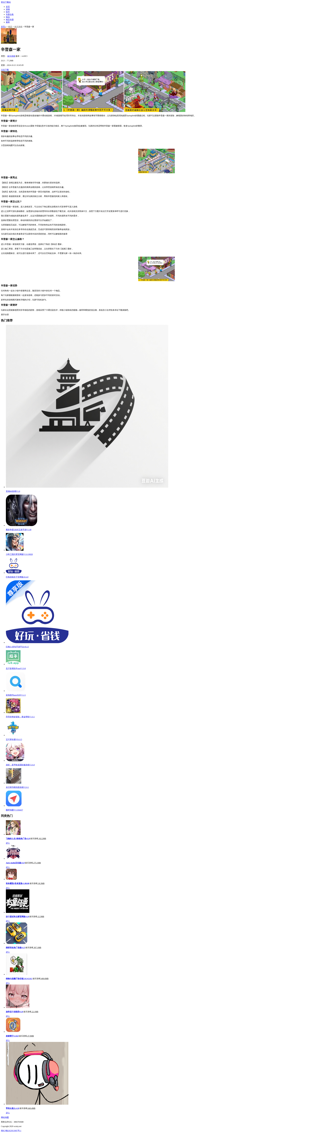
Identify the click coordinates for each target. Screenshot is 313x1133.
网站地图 (5, 1117)
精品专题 (10, 20)
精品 (8, 17)
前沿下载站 (6, 2)
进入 (8, 843)
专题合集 (10, 14)
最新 (8, 22)
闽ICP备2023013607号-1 (11, 1131)
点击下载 (5, 70)
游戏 (8, 9)
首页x (3, 27)
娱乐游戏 (18, 27)
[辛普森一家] (31, 111)
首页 (8, 7)
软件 (8, 12)
